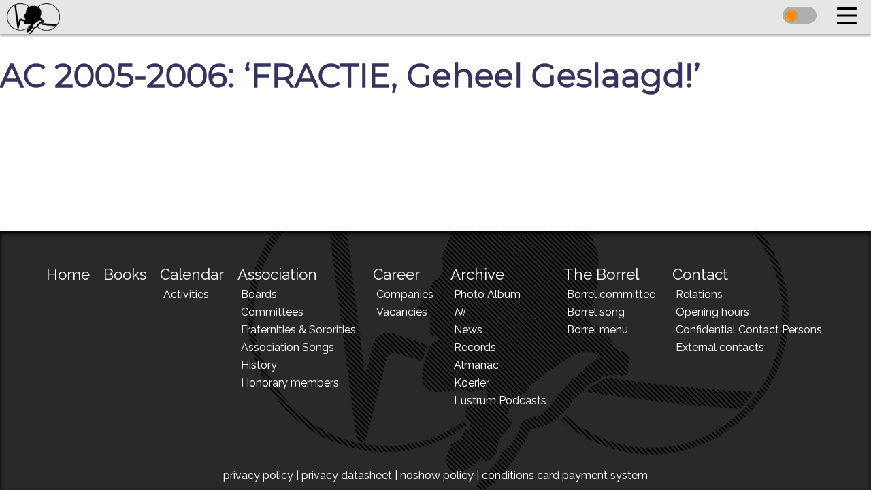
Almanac (476, 365)
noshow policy (437, 475)
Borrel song (596, 312)
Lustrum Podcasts (500, 400)
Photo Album (487, 294)
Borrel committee (611, 294)
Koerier (471, 382)
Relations (699, 294)
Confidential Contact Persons (749, 329)
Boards (259, 294)
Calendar (192, 274)
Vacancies (401, 312)
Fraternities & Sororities (298, 329)
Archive (477, 274)
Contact (700, 274)
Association (277, 274)
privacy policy (258, 475)
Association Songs (287, 347)
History (259, 365)
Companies (404, 294)
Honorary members (290, 382)
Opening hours (712, 312)
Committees (272, 312)
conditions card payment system (565, 475)
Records (475, 347)
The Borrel (601, 274)
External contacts (720, 347)
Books (124, 274)
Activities (186, 294)
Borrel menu (597, 329)
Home (68, 274)
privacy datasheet (346, 475)
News (468, 329)
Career (396, 274)
